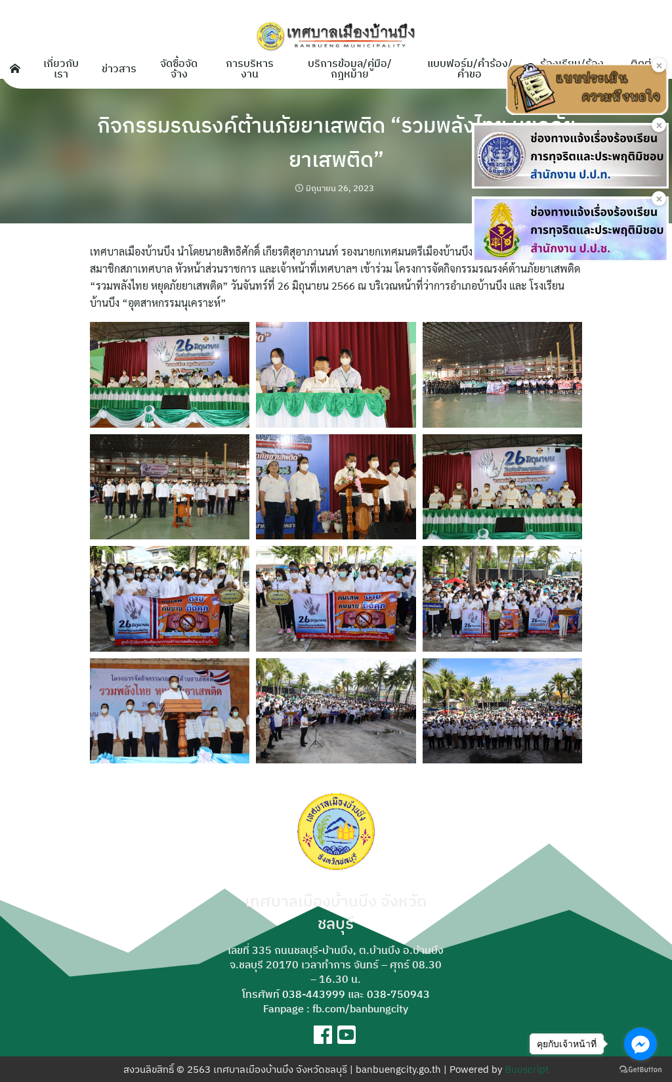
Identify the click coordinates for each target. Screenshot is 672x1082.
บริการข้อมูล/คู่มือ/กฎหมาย (350, 68)
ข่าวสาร (119, 68)
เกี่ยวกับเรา (61, 68)
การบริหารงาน (250, 68)
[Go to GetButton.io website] (641, 1069)
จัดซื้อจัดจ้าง (179, 68)
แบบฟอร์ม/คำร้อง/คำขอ (470, 68)
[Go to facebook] (640, 1043)
